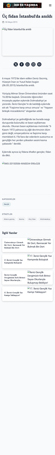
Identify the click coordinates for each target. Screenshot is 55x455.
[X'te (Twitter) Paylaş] (16, 64)
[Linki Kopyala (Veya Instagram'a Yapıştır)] (33, 64)
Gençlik (6, 204)
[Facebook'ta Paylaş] (21, 64)
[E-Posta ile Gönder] (39, 64)
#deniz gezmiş (9, 219)
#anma (21, 219)
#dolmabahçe (45, 219)
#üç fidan (32, 219)
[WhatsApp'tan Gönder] (27, 64)
